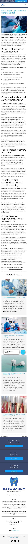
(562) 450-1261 (21, 262)
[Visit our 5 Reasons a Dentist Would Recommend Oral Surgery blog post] (13, 325)
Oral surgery (4, 34)
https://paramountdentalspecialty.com (10, 261)
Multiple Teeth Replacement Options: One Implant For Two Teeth (14, 374)
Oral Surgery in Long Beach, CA (15, 269)
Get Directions (14, 446)
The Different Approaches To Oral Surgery (14, 297)
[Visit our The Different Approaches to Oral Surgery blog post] (13, 287)
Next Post (24, 436)
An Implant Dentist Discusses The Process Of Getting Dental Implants (14, 415)
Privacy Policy (12, 537)
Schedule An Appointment (21, 1)
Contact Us (14, 471)
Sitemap (16, 537)
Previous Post (5, 436)
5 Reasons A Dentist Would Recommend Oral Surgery (13, 336)
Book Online (14, 458)
